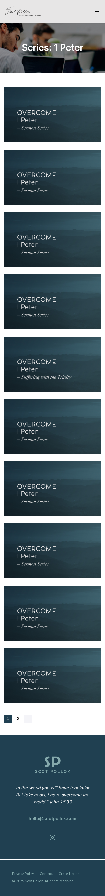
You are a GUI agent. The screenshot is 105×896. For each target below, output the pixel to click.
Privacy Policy (23, 873)
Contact (46, 873)
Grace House (69, 873)
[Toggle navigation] (84, 11)
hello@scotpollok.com (52, 818)
